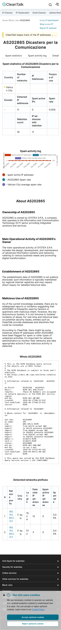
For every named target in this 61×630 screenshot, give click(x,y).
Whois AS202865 (30, 356)
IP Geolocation (22, 12)
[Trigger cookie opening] (4, 595)
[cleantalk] (13, 4)
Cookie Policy (38, 609)
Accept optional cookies (33, 617)
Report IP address (48, 28)
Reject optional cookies (33, 623)
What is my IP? (46, 24)
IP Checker (7, 12)
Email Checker (39, 12)
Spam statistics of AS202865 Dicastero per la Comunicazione (30, 65)
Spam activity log (37, 55)
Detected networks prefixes (30, 479)
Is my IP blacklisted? (49, 20)
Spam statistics (13, 55)
